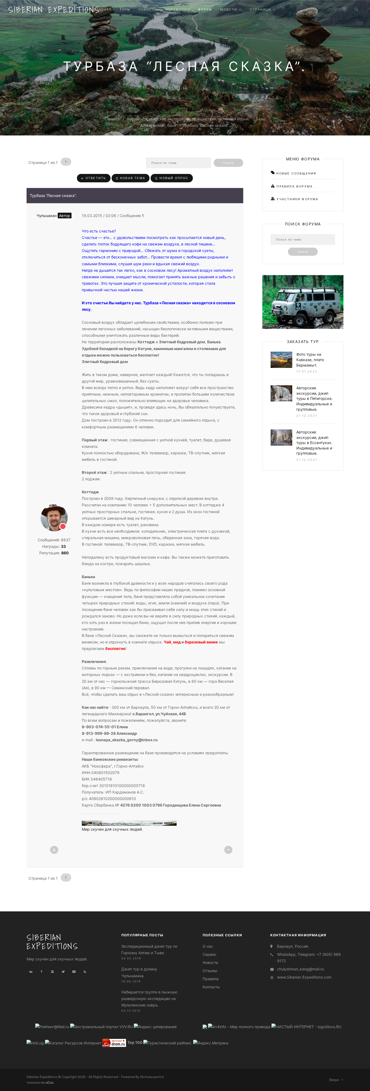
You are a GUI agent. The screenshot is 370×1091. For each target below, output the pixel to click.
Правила (211, 978)
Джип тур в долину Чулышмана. (139, 972)
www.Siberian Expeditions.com (304, 977)
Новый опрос (173, 178)
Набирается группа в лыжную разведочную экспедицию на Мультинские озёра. (149, 998)
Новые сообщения (295, 173)
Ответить (95, 178)
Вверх (335, 1080)
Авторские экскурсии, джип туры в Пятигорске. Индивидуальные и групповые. (314, 398)
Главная (112, 118)
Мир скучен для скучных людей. (112, 829)
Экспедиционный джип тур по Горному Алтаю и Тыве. (149, 949)
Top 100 (134, 1042)
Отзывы (210, 970)
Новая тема (132, 178)
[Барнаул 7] (205, 1026)
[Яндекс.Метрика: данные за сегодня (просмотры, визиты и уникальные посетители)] (210, 1043)
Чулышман (53, 215)
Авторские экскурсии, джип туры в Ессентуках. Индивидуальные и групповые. (314, 442)
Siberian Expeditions (54, 9)
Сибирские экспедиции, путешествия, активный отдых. (197, 118)
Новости (210, 962)
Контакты (211, 987)
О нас (208, 946)
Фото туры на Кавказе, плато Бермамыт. (310, 359)
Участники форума (296, 199)
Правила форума (294, 186)
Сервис (209, 954)
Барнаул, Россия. (293, 946)
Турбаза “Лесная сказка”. (206, 125)
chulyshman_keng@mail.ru (300, 969)
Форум (132, 118)
